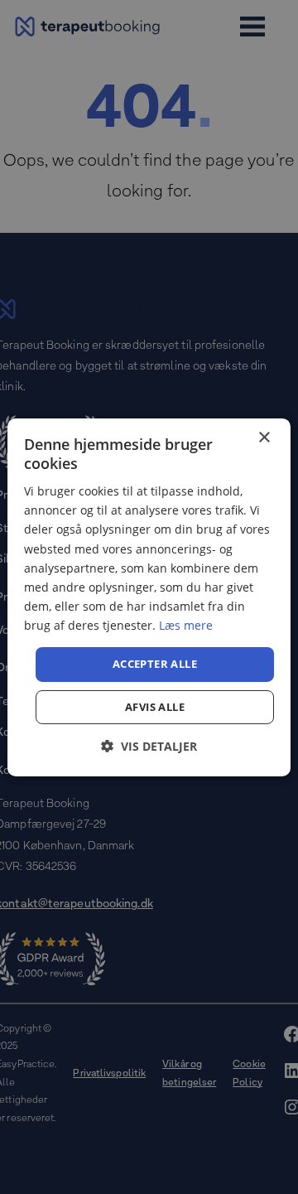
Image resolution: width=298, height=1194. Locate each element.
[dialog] (149, 597)
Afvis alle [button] (155, 706)
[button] (149, 746)
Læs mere (186, 625)
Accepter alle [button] (155, 663)
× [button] (263, 437)
